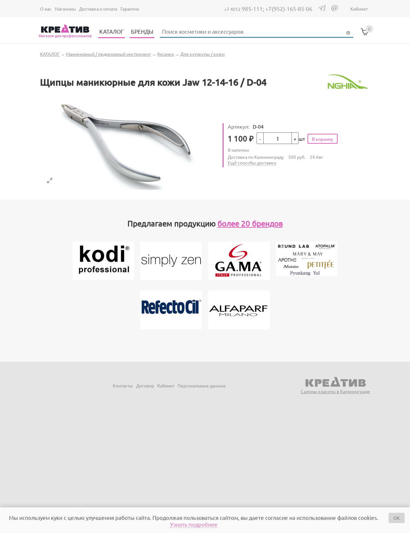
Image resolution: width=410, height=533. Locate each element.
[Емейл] (335, 9)
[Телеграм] (321, 9)
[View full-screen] (49, 180)
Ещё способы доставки (252, 162)
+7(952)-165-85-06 (288, 8)
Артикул (239, 126)
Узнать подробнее (193, 524)
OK (396, 518)
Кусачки (165, 54)
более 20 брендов (250, 223)
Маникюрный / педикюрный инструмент (108, 54)
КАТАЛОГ (111, 31)
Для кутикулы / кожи (202, 54)
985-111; (244, 8)
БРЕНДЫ (142, 31)
